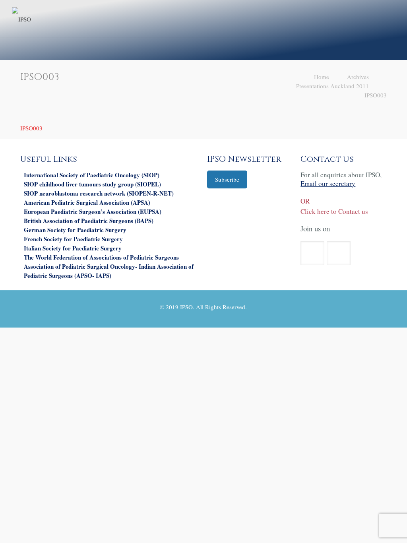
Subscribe (227, 179)
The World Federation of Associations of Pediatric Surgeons (101, 257)
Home (321, 77)
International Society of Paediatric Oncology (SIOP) (91, 175)
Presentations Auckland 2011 (332, 86)
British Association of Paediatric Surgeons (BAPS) (88, 220)
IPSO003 (375, 95)
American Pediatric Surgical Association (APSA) (87, 202)
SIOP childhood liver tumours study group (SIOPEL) (92, 184)
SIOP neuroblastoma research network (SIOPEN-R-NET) (99, 193)
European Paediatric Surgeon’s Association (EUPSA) (92, 211)
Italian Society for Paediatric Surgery (73, 248)
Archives (358, 77)
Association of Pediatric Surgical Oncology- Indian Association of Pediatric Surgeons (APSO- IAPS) (109, 271)
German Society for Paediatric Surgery (75, 229)
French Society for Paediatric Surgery (73, 239)
